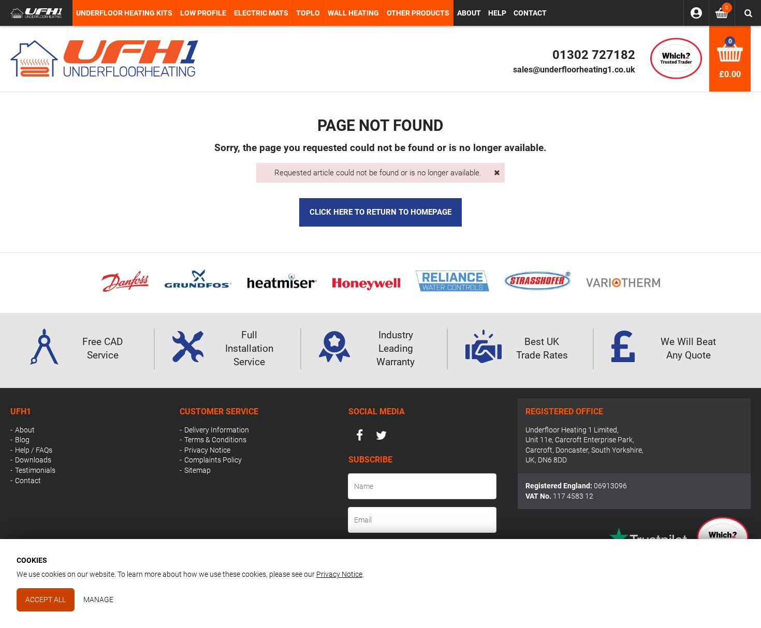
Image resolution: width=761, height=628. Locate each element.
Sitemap (197, 470)
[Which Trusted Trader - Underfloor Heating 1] (676, 58)
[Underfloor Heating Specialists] (36, 13)
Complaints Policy (213, 460)
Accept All (45, 599)
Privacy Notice (207, 450)
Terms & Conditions (215, 440)
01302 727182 (593, 55)
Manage (98, 599)
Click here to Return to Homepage (380, 212)
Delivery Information (216, 430)
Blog (22, 440)
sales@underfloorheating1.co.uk (574, 69)
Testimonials (35, 470)
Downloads (33, 460)
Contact (28, 480)
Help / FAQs (33, 450)
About (25, 430)
